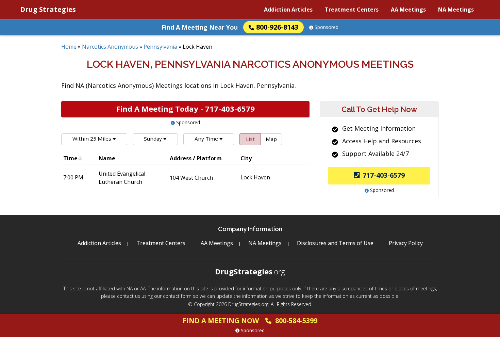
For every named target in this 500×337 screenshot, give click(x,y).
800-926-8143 (277, 27)
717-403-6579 (384, 175)
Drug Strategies (48, 9)
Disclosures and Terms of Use (335, 243)
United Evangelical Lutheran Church (122, 178)
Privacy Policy (406, 243)
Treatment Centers (352, 9)
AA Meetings (408, 9)
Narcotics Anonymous (110, 46)
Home (69, 46)
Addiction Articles (288, 9)
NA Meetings (456, 9)
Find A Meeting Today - (185, 108)
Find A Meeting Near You (200, 27)
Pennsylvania (160, 46)
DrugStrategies (250, 271)
